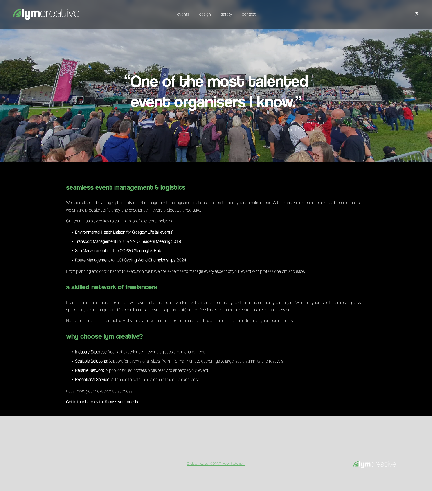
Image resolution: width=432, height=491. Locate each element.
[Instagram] (416, 14)
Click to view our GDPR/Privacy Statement (216, 464)
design (205, 14)
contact (249, 14)
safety (226, 14)
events (183, 14)
